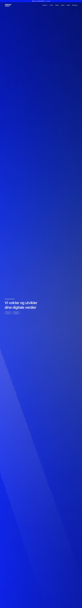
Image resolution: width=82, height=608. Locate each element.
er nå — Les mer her (41, 1)
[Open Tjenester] (47, 5)
